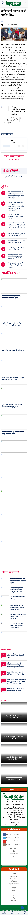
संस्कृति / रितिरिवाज (14, 884)
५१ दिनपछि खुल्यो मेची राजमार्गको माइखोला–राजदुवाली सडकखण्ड (12, 324)
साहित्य (14, 900)
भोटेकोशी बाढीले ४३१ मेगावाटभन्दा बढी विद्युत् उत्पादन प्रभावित (13, 433)
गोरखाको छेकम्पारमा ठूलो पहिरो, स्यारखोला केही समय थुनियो (11, 297)
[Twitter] (19, 146)
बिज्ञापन (21, 910)
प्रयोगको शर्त (14, 856)
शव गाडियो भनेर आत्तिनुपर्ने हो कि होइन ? (13, 350)
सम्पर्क (24, 910)
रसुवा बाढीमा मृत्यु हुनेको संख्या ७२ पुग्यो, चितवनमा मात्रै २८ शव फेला (13, 378)
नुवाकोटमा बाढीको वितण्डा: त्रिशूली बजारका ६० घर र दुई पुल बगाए (12, 405)
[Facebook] (23, 146)
